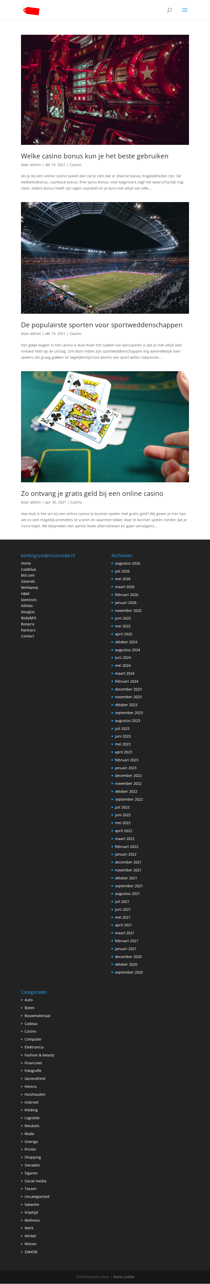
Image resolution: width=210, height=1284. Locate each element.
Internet (31, 1102)
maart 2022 (124, 838)
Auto (29, 999)
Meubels (32, 1125)
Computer (33, 1039)
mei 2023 (123, 744)
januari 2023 (125, 767)
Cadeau (31, 1023)
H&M (25, 593)
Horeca (31, 1086)
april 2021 (123, 925)
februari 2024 (126, 681)
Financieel (33, 1062)
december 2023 (128, 689)
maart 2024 (124, 673)
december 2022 (128, 775)
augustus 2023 (127, 720)
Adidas (27, 605)
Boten (30, 1007)
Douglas (28, 611)
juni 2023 (123, 736)
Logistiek (32, 1117)
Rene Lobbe (123, 1276)
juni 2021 (123, 909)
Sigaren (31, 1173)
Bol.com (28, 575)
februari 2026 (126, 594)
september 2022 (129, 799)
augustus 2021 (127, 893)
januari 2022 (125, 854)
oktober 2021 (126, 878)
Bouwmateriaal (37, 1015)
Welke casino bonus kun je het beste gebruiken (95, 155)
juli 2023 (122, 728)
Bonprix (27, 624)
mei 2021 (123, 917)
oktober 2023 (126, 704)
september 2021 (129, 885)
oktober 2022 (126, 791)
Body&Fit (28, 617)
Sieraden (32, 1165)
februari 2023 (126, 759)
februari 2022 (126, 846)
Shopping (33, 1157)
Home (26, 563)
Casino (75, 164)
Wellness (32, 1220)
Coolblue (28, 569)
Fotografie (33, 1070)
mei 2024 (123, 665)
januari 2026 (125, 602)
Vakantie (32, 1204)
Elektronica (34, 1047)
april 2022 (123, 830)
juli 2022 (122, 807)
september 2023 (129, 712)
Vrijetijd (31, 1212)
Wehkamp (29, 587)
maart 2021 (124, 932)
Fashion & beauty (39, 1055)
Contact (27, 636)
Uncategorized (37, 1196)
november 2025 (128, 610)
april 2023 (123, 752)
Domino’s (29, 599)
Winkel (30, 1235)
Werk (29, 1227)
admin (35, 164)
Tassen (31, 1188)
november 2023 (128, 696)
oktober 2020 (126, 964)
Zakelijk (31, 1251)
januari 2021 (125, 948)
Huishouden (35, 1094)
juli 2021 (122, 901)
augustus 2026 (127, 563)
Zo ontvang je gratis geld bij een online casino (92, 493)
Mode (29, 1133)
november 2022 (128, 783)
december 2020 (128, 956)
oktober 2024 (126, 641)
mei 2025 (123, 626)
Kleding (31, 1109)
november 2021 (128, 870)
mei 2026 (123, 578)
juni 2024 (123, 657)
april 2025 (123, 634)
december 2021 (128, 862)
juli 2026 (122, 571)
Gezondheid (35, 1078)
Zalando (28, 581)
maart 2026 (124, 586)
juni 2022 (123, 814)
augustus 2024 (127, 649)
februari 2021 (126, 940)
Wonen (31, 1243)
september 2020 (129, 972)
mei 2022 (123, 822)
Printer (30, 1149)
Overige (31, 1141)
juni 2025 (123, 618)
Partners (28, 630)
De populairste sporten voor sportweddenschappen (102, 324)
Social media (35, 1180)
